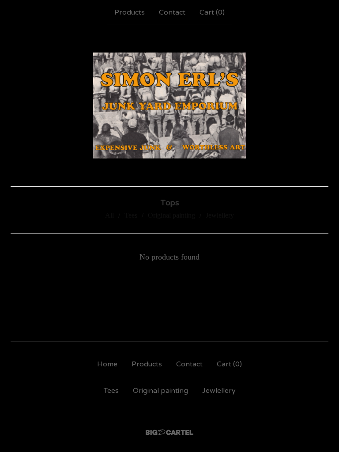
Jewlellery (220, 215)
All (109, 215)
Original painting (171, 215)
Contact (172, 12)
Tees (130, 215)
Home (107, 364)
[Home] (169, 105)
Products (129, 12)
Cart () (212, 12)
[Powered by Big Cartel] (169, 432)
